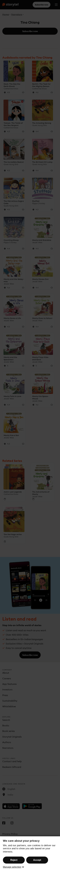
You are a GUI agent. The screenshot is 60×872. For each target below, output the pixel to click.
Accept (37, 860)
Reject (13, 860)
